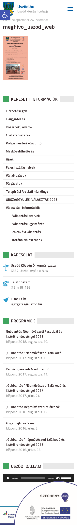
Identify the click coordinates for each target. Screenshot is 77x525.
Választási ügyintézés (28, 223)
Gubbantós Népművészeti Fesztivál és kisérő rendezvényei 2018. (34, 334)
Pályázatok (14, 183)
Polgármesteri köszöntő (23, 143)
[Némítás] (58, 478)
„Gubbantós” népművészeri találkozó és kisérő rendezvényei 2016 (35, 442)
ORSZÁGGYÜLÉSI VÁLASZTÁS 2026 (31, 199)
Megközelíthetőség (20, 151)
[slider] (66, 477)
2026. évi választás (26, 231)
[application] (38, 478)
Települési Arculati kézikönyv (27, 191)
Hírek (9, 159)
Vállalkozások (16, 175)
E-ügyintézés (15, 119)
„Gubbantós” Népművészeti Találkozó (34, 352)
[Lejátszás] (8, 478)
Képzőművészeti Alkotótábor (27, 369)
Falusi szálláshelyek (20, 167)
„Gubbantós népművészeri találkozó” (33, 406)
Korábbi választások (27, 239)
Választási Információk (23, 207)
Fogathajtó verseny (20, 423)
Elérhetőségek (16, 111)
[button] (5, 15)
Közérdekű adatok (19, 127)
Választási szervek (26, 215)
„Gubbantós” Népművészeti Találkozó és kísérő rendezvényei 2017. (36, 388)
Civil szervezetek (18, 135)
